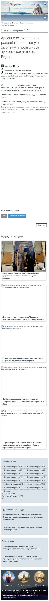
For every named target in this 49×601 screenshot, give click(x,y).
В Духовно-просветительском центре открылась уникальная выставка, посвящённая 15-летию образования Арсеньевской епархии (22, 445)
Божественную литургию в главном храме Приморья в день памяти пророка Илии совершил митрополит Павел (22, 558)
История (39, 585)
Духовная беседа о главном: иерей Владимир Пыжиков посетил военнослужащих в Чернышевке (23, 318)
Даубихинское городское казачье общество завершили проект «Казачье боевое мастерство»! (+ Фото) (23, 401)
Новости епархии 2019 (13, 477)
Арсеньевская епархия (22, 70)
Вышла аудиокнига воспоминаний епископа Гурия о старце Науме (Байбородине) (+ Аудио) (22, 359)
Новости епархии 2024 (36, 467)
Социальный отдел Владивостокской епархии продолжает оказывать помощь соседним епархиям (20, 275)
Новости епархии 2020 (36, 474)
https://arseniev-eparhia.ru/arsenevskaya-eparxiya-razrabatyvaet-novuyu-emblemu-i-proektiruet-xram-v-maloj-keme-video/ (24, 76)
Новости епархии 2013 (13, 488)
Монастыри (24, 585)
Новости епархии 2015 (9, 25)
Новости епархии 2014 (36, 484)
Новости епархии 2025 (13, 467)
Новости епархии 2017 (13, 481)
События (15, 23)
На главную (5, 23)
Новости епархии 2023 (13, 470)
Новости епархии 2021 (13, 474)
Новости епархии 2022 (36, 470)
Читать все (41, 225)
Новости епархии (26, 23)
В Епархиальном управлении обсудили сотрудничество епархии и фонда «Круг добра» (21, 547)
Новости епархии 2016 (36, 481)
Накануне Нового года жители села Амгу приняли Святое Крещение (22, 528)
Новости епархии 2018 (36, 477)
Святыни (8, 585)
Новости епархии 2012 (36, 488)
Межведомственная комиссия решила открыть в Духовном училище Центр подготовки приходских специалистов (23, 517)
